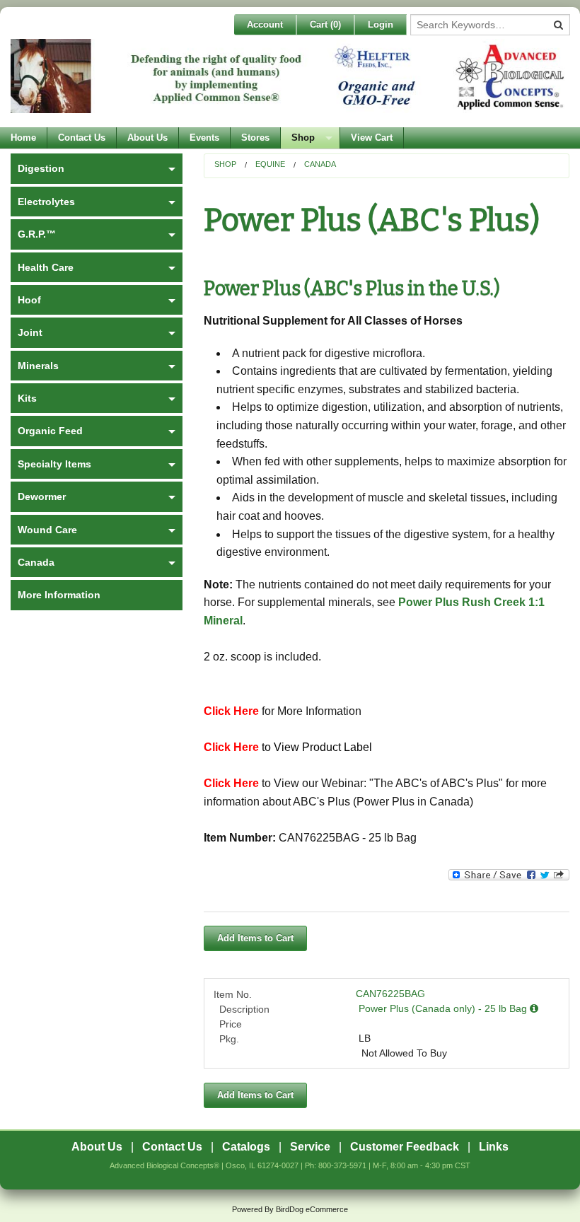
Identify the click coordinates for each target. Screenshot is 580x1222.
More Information (59, 594)
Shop (303, 137)
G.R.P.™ (37, 234)
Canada (320, 164)
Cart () (325, 24)
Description (244, 1009)
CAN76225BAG (390, 993)
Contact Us (81, 137)
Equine (270, 164)
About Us (147, 137)
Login (380, 24)
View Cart (372, 137)
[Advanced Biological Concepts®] (290, 83)
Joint (30, 332)
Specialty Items (54, 464)
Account (265, 24)
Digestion (41, 168)
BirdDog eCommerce (312, 1209)
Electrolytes (46, 201)
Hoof (29, 300)
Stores (255, 137)
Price (230, 1024)
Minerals (38, 365)
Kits (27, 398)
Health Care (46, 267)
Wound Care (47, 529)
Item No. (233, 994)
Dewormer (42, 496)
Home (23, 137)
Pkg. (229, 1038)
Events (204, 137)
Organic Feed (50, 430)
